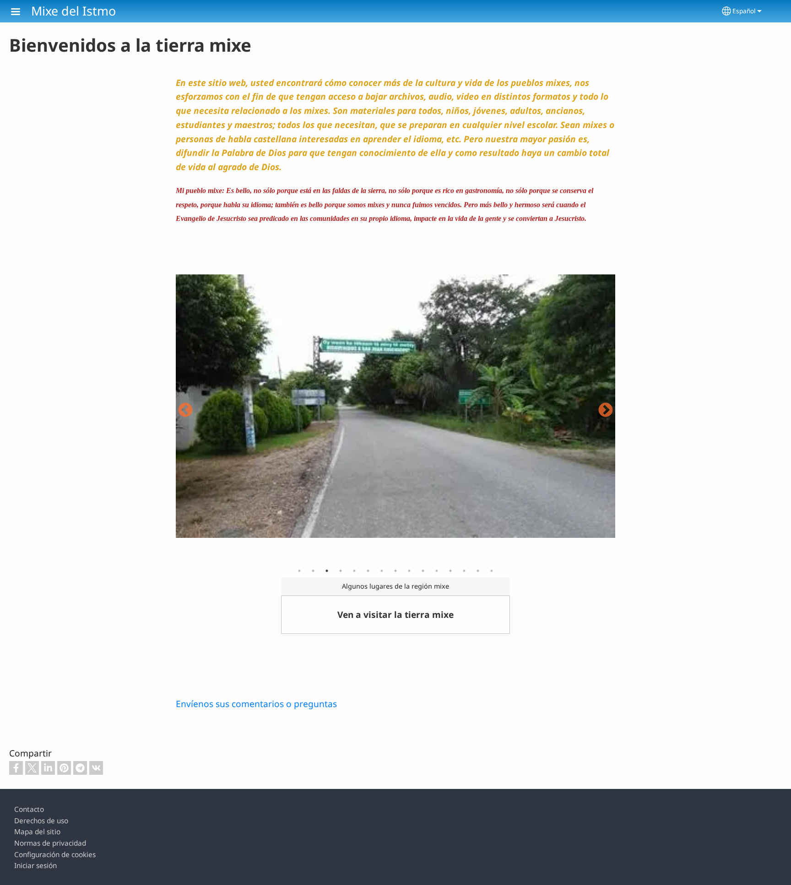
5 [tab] (354, 570)
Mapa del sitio (37, 832)
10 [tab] (423, 570)
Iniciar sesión (35, 865)
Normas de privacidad (50, 843)
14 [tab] (477, 570)
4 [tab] (340, 570)
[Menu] (21, 13)
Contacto (29, 809)
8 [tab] (395, 570)
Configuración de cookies (55, 854)
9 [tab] (409, 570)
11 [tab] (436, 570)
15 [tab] (491, 570)
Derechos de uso (41, 821)
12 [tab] (450, 570)
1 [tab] (299, 570)
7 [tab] (381, 570)
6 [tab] (368, 570)
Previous (185, 410)
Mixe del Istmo (73, 10)
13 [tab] (464, 570)
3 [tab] (326, 570)
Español (744, 10)
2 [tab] (313, 570)
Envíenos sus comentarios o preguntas (256, 703)
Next (605, 410)
